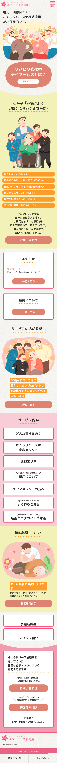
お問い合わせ (43, 758)
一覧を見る (28, 281)
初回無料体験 (28, 603)
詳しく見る (28, 404)
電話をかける (14, 758)
